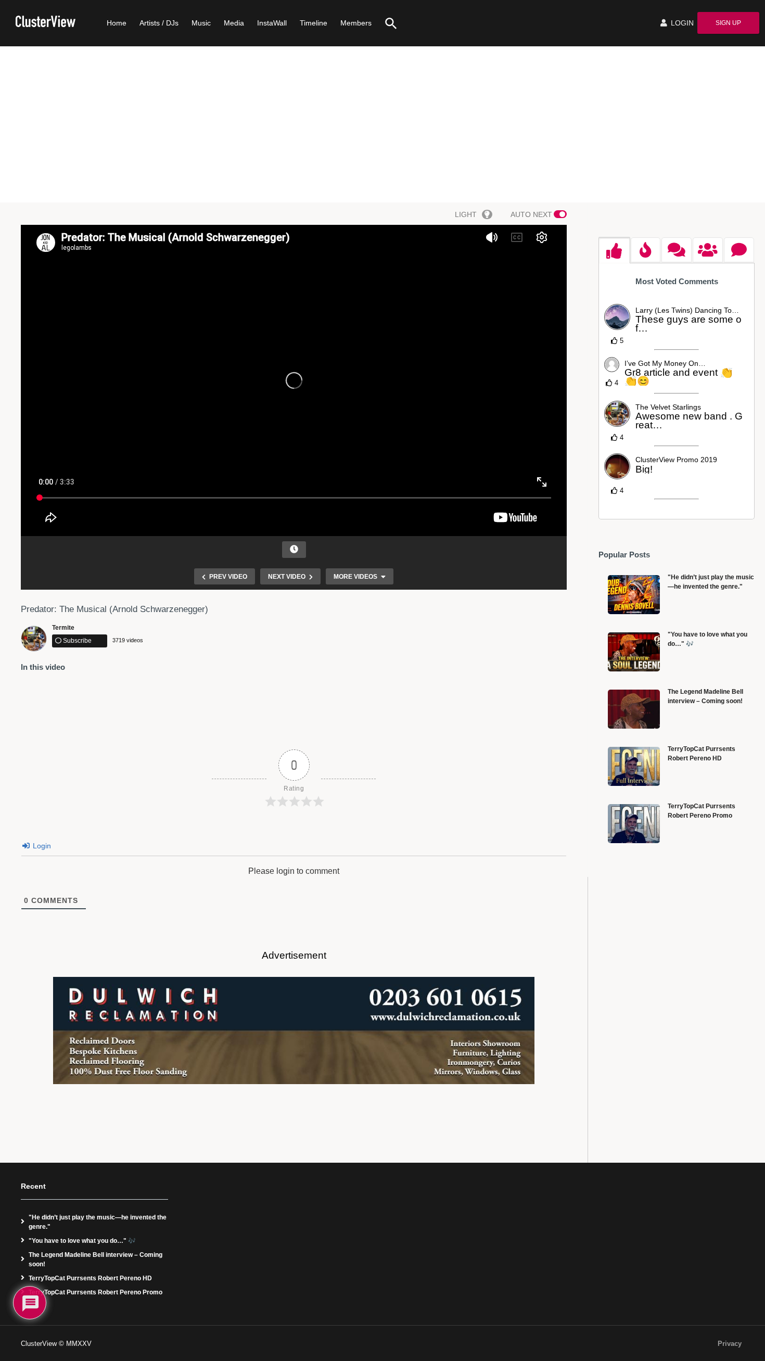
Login (41, 846)
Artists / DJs (158, 23)
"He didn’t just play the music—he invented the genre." (98, 1222)
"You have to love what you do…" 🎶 (82, 1240)
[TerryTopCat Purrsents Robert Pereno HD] (634, 766)
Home (116, 23)
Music (201, 23)
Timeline (313, 23)
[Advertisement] (382, 124)
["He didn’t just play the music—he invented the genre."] (634, 594)
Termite (63, 627)
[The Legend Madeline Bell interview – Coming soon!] (634, 709)
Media (234, 23)
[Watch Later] (294, 549)
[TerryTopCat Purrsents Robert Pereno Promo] (634, 823)
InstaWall (272, 23)
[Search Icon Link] (387, 23)
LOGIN (681, 23)
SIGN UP (728, 23)
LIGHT (466, 214)
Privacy (730, 1343)
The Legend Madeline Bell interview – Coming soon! (95, 1259)
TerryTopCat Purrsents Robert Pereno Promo (95, 1292)
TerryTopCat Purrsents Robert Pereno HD (90, 1278)
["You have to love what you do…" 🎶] (634, 651)
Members (356, 23)
